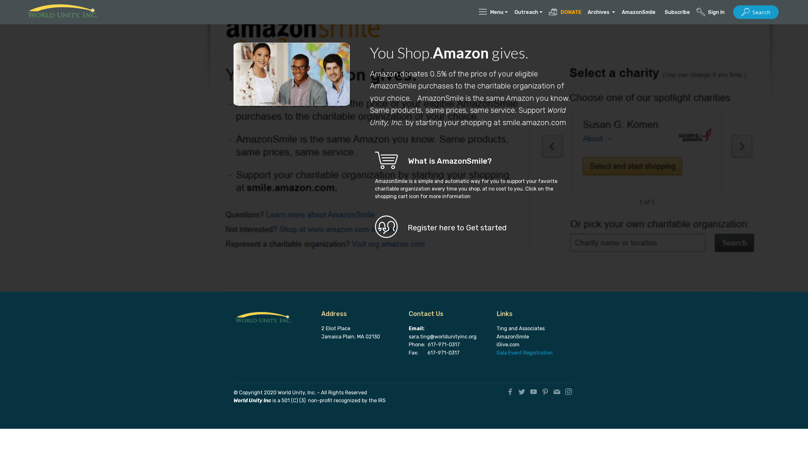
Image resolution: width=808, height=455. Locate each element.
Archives (599, 12)
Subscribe (677, 12)
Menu (496, 12)
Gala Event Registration (524, 353)
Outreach (526, 12)
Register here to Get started (457, 227)
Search (761, 12)
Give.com (509, 345)
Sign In (717, 12)
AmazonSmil (511, 337)
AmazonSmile (640, 12)
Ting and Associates (520, 328)
